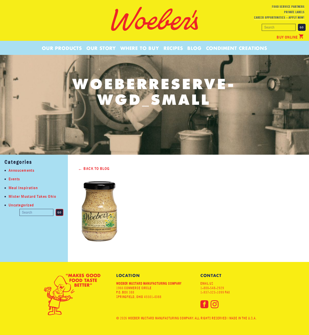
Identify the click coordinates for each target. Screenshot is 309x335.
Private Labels (294, 12)
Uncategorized (21, 205)
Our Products (62, 48)
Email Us (206, 283)
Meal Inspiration (23, 188)
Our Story (101, 48)
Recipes (173, 48)
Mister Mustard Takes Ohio (32, 196)
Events (14, 179)
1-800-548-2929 (212, 288)
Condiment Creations (236, 48)
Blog (194, 48)
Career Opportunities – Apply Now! (279, 17)
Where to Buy (139, 48)
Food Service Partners (288, 7)
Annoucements (21, 170)
